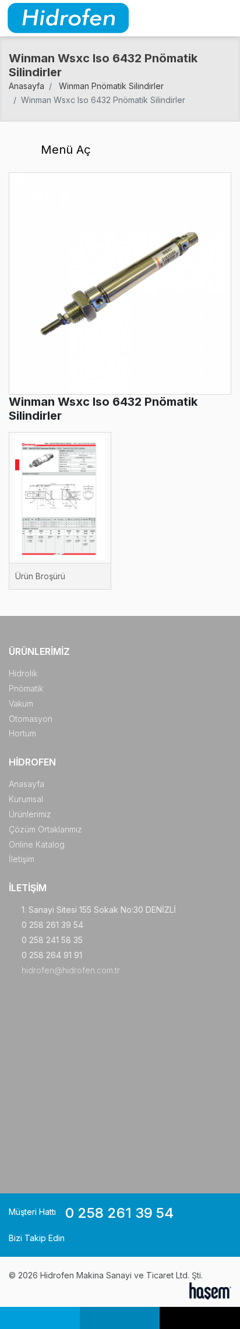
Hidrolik (23, 673)
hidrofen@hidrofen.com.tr (71, 970)
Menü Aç (64, 150)
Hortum (22, 733)
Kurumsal (26, 799)
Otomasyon (30, 719)
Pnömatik (26, 688)
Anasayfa (26, 86)
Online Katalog (37, 844)
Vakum (21, 703)
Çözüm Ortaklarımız (45, 829)
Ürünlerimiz (30, 814)
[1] (224, 18)
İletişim (21, 859)
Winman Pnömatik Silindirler (111, 86)
